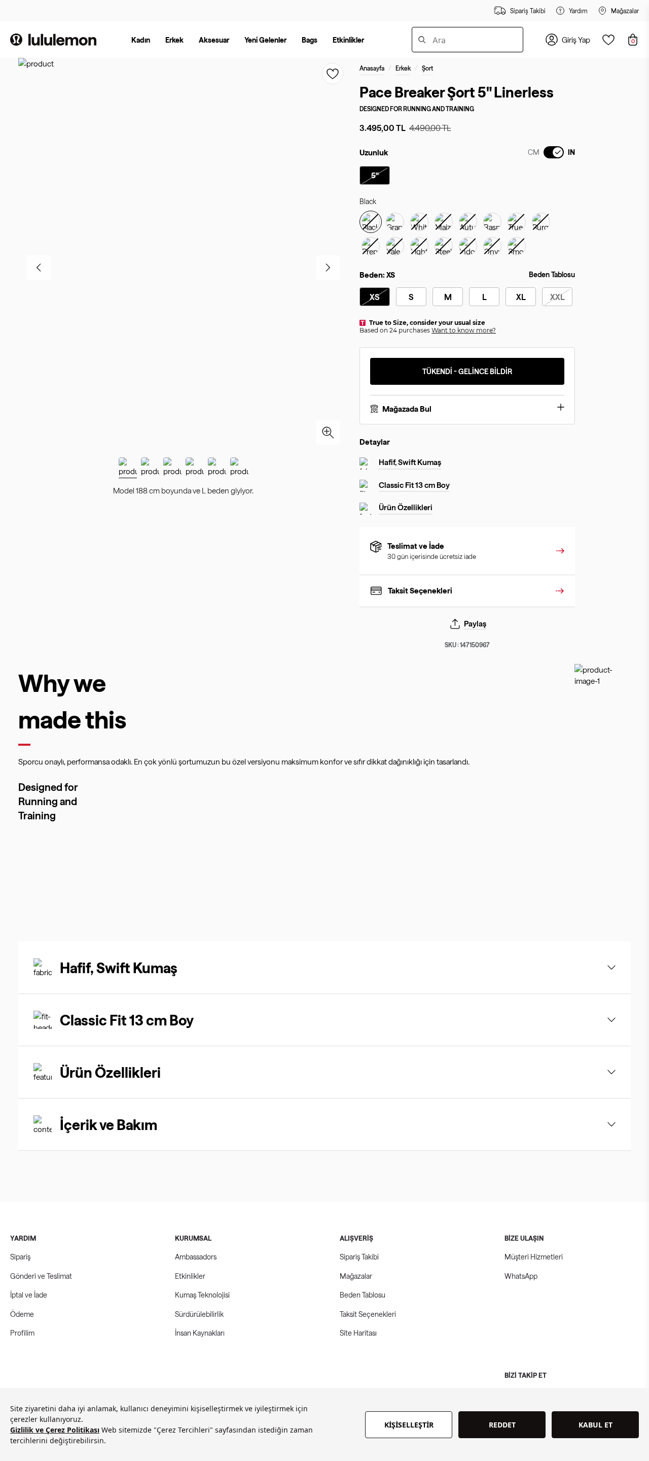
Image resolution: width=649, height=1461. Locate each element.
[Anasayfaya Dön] (53, 40)
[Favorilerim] (608, 40)
